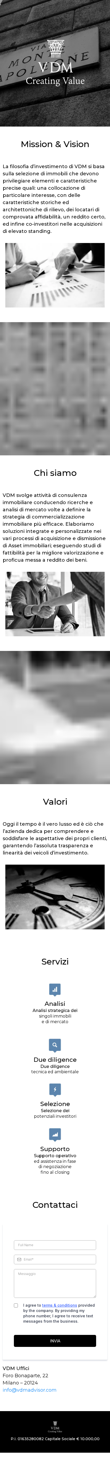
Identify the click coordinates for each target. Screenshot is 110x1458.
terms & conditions (59, 1305)
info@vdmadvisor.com (30, 1390)
